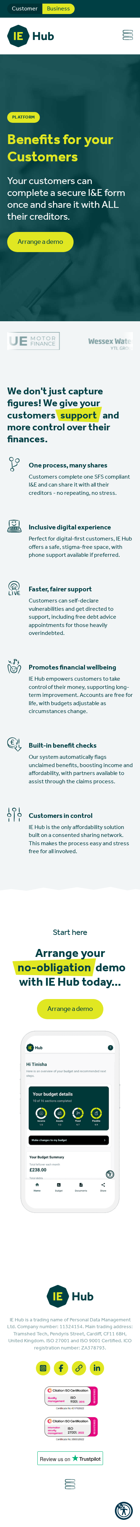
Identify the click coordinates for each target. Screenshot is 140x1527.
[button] (124, 1511)
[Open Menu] (128, 36)
